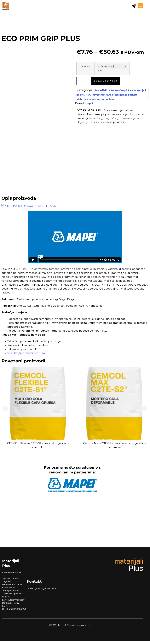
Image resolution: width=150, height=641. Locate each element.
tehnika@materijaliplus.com (26, 353)
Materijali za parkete (125, 94)
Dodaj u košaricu (105, 80)
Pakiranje (85, 66)
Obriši (100, 70)
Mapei (89, 103)
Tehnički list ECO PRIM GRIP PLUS (33, 205)
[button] (140, 5)
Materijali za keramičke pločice (114, 90)
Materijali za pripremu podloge (95, 99)
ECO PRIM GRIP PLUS (40, 38)
